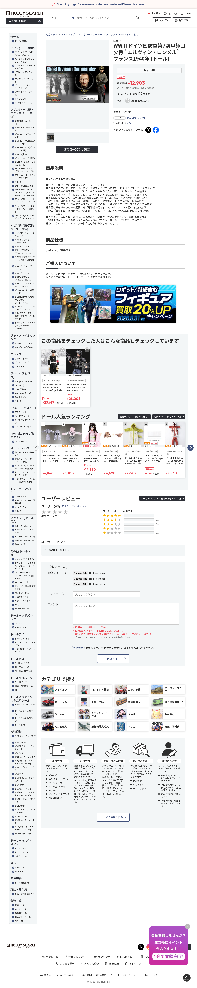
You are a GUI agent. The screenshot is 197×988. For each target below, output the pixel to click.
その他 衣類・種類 (23, 833)
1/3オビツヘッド (22, 246)
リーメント (20, 867)
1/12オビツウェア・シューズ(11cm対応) (25, 308)
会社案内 (44, 975)
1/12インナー (21, 816)
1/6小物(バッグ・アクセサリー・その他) (24, 794)
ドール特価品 (21, 41)
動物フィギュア (22, 544)
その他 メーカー (22, 608)
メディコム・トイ (23, 600)
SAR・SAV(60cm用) (24, 185)
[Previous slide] (36, 448)
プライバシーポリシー (67, 975)
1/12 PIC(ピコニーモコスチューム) (25, 163)
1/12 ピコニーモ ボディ (25, 158)
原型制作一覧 (21, 912)
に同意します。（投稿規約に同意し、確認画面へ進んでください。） (115, 648)
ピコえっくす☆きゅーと (25, 74)
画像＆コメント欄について (75, 506)
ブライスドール (22, 358)
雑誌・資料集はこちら (25, 893)
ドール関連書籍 (22, 882)
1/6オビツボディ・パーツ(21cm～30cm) (25, 278)
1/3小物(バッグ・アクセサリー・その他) (24, 762)
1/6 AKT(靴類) (21, 154)
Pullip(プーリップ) (23, 381)
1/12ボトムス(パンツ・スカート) (25, 811)
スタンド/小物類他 (23, 426)
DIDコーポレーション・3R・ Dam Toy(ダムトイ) (25, 575)
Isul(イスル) (20, 389)
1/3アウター (20, 742)
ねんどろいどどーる (24, 347)
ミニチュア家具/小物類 (25, 536)
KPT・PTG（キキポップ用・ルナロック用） (25, 170)
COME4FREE (20, 496)
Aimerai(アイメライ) (24, 559)
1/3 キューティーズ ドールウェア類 (24, 461)
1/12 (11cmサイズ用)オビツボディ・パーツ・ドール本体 (24, 299)
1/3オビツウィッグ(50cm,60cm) (23, 241)
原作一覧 (19, 920)
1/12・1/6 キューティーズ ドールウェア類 (24, 467)
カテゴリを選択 (17, 21)
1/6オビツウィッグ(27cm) (23, 268)
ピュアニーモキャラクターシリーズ (25, 87)
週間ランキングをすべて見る (133, 416)
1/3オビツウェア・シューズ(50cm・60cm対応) (25, 259)
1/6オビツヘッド (22, 273)
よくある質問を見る (112, 817)
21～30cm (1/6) (22, 667)
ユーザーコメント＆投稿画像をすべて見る (161, 498)
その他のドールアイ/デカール (25, 650)
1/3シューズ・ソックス (25, 756)
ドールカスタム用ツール (25, 713)
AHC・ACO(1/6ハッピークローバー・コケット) (25, 208)
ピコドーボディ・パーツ (25, 421)
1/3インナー (20, 753)
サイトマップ (150, 975)
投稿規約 (78, 648)
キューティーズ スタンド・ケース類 (25, 474)
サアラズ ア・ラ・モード (25, 80)
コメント (52, 604)
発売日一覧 (20, 904)
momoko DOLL (22, 441)
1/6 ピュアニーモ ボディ (25, 129)
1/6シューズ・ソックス (25, 788)
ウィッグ (19, 623)
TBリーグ (19, 604)
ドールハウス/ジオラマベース (25, 531)
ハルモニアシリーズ (23, 343)
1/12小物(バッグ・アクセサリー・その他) (25, 828)
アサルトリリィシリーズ (25, 93)
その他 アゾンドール (24, 102)
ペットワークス (22, 592)
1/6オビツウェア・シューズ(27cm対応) (25, 285)
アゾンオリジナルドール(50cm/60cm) (25, 54)
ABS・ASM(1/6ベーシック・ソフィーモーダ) (25, 201)
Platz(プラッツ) (136, 118)
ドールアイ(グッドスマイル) (25, 644)
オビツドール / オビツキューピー (24, 234)
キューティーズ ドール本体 (25, 454)
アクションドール (23, 412)
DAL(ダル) (19, 385)
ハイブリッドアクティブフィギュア (24, 60)
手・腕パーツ (21, 682)
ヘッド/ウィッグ (22, 416)
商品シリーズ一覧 (23, 916)
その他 (18, 181)
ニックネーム (55, 593)
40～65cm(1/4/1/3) (23, 670)
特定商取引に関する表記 (94, 975)
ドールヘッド (21, 627)
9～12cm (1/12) (22, 663)
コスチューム (21, 856)
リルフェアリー (22, 98)
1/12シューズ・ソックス (25, 821)
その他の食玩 (21, 871)
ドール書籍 (20, 724)
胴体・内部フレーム (24, 685)
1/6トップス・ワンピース (25, 769)
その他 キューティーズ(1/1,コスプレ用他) (25, 480)
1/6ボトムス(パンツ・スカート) (25, 779)
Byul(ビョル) (21, 396)
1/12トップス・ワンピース (25, 800)
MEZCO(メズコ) (22, 596)
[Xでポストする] (148, 130)
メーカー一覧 (21, 908)
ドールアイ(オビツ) (23, 638)
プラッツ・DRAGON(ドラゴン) (25, 587)
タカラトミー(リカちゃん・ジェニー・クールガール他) (25, 565)
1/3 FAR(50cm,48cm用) (24, 122)
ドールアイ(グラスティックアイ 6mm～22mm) (25, 325)
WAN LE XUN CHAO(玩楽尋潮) (25, 502)
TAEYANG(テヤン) (23, 393)
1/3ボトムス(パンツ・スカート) (25, 748)
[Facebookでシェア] (156, 130)
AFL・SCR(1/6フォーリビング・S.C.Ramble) (25, 217)
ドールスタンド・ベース (25, 706)
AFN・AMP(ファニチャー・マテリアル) (25, 177)
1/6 (129, 122)
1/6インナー (20, 784)
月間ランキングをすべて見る (168, 416)
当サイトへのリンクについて (125, 975)
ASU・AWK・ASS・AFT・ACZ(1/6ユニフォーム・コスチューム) (25, 192)
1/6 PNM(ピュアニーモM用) (25, 136)
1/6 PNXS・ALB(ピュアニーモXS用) (25, 149)
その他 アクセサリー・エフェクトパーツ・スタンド (25, 316)
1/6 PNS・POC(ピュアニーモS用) (25, 142)
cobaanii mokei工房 (24, 540)
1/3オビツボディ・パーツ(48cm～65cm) (25, 252)
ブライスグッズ (22, 362)
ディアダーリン (22, 366)
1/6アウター (20, 774)
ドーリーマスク (22, 848)
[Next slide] (190, 448)
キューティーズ (21, 852)
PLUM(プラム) (21, 507)
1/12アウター (21, 805)
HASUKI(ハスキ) (22, 582)
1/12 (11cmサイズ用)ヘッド (24, 292)
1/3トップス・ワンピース (25, 737)
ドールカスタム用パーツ (25, 719)
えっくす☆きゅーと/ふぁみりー (25, 67)
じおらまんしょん (23, 525)
